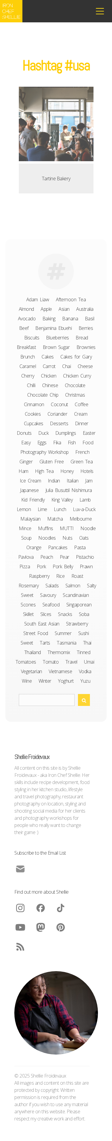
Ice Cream (30, 480)
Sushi (83, 633)
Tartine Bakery (56, 178)
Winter (45, 681)
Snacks (65, 614)
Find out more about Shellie (41, 892)
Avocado (27, 318)
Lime (42, 509)
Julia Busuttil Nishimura (68, 490)
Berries (86, 328)
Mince (25, 528)
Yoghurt (66, 681)
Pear (64, 557)
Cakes (48, 356)
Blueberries (57, 337)
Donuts (24, 433)
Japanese (29, 490)
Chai (66, 366)
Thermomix (58, 652)
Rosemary (29, 585)
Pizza (24, 566)
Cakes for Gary (76, 356)
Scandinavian (76, 595)
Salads (52, 585)
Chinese (50, 385)
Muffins (45, 528)
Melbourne (81, 519)
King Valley (62, 499)
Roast (77, 576)
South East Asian (41, 623)
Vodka (85, 671)
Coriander (57, 414)
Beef (24, 328)
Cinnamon (34, 404)
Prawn (86, 566)
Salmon (72, 585)
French (82, 452)
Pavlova (26, 557)
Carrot (49, 366)
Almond (26, 309)
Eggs (42, 442)
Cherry (27, 375)
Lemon (24, 509)
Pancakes (57, 547)
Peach (46, 557)
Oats (84, 538)
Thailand (32, 652)
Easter (89, 433)
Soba (84, 614)
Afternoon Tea (71, 299)
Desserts (59, 423)
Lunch (60, 509)
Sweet (27, 642)
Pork (41, 566)
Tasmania (66, 642)
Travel (71, 662)
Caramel (27, 366)
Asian (64, 309)
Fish (72, 442)
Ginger (26, 461)
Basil (89, 318)
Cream (81, 414)
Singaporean (79, 604)
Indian (54, 480)
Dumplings (65, 433)
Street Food (35, 633)
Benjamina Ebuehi (53, 328)
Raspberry (39, 576)
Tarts (45, 642)
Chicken (48, 375)
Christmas (75, 395)
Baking (49, 318)
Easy (25, 442)
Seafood (51, 604)
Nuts (67, 538)
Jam (89, 480)
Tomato (51, 662)
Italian (73, 480)
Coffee (81, 404)
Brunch (27, 356)
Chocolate (75, 385)
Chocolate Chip (42, 395)
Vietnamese (60, 671)
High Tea (44, 471)
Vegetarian (31, 671)
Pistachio (85, 557)
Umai (89, 662)
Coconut (59, 404)
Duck (43, 433)
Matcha (55, 519)
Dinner (81, 423)
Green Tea (81, 461)
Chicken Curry (77, 375)
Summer (63, 633)
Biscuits (31, 337)
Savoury (48, 595)
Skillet (28, 614)
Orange (33, 547)
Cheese (85, 366)
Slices (45, 614)
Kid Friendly (33, 499)
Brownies (86, 347)
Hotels (86, 471)
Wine (27, 681)
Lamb (85, 499)
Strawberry (77, 623)
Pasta (80, 547)
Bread (82, 337)
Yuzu (85, 681)
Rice (60, 576)
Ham (23, 471)
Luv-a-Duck (84, 509)
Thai (87, 642)
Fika (57, 442)
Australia (84, 309)
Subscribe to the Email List (40, 853)
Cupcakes (33, 423)
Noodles (47, 538)
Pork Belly (63, 566)
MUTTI (67, 528)
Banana (70, 318)
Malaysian (30, 519)
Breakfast (26, 347)
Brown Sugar (56, 347)
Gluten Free (51, 461)
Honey (67, 471)
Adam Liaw (37, 299)
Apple (46, 309)
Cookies (33, 414)
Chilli (31, 385)
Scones (28, 604)
